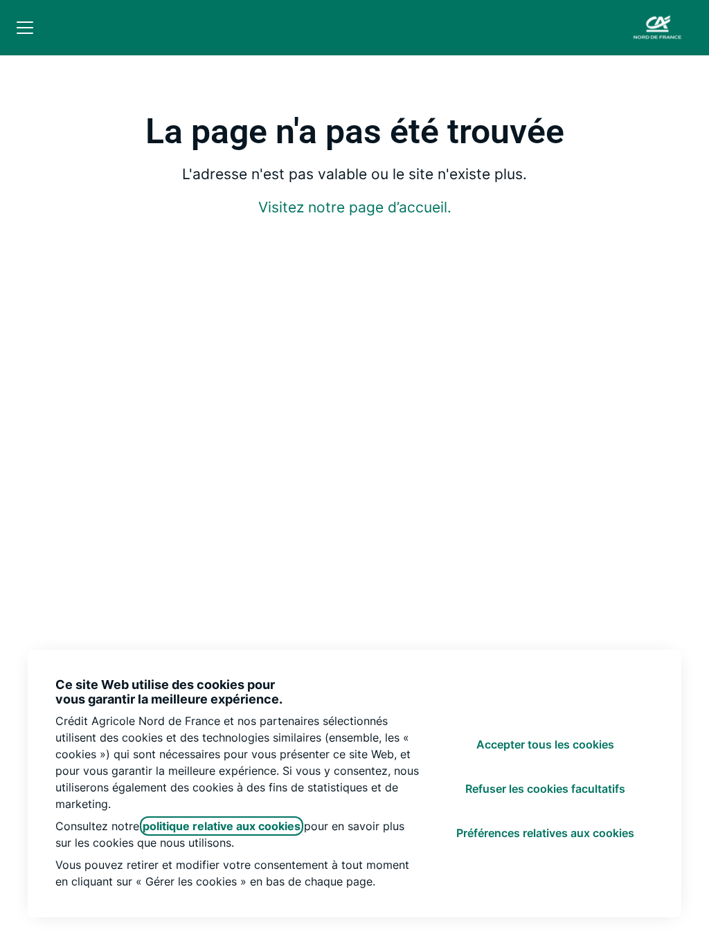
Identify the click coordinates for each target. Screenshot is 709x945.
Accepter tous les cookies (545, 744)
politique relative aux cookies (221, 826)
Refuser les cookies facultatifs (545, 789)
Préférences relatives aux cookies (545, 833)
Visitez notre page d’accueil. (354, 207)
